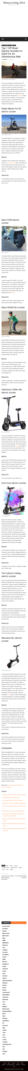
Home (3, 43)
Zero (3, 1054)
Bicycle (4, 931)
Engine (20, 867)
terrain (13, 292)
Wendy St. (5, 59)
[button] (26, 39)
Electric (14, 45)
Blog (3, 938)
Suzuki (4, 1030)
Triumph (4, 1042)
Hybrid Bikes (6, 995)
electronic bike (14, 867)
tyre (7, 869)
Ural (3, 1046)
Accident (5, 928)
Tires (4, 1037)
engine (17, 446)
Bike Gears (5, 935)
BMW (3, 940)
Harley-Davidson (7, 980)
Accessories (6, 926)
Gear (3, 973)
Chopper (5, 950)
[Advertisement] (14, 22)
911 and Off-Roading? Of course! (20, 876)
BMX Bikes (5, 943)
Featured (5, 969)
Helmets (4, 983)
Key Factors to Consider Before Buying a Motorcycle (8, 877)
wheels (11, 869)
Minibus (4, 1006)
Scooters (5, 1025)
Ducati (4, 957)
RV (3, 1023)
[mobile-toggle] (2, 39)
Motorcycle (5, 1009)
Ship (3, 1028)
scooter (20, 95)
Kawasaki (5, 999)
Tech (3, 1032)
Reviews (4, 1018)
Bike (7, 865)
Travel (4, 1039)
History (4, 985)
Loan (3, 1004)
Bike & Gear (8, 43)
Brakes (11, 865)
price (8, 694)
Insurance (5, 997)
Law (3, 1002)
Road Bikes (5, 1020)
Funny (4, 971)
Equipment (5, 964)
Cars (3, 947)
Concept (4, 952)
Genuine (4, 976)
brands (16, 865)
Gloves (4, 978)
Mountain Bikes (7, 1011)
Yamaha (4, 1051)
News (4, 1013)
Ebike (4, 959)
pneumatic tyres (11, 163)
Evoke (4, 966)
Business (5, 945)
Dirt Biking (10, 45)
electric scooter (5, 867)
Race (3, 1016)
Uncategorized (6, 1044)
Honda (4, 990)
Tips (3, 1035)
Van (3, 1049)
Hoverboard (6, 992)
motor (3, 869)
